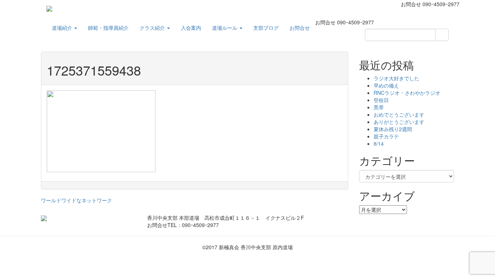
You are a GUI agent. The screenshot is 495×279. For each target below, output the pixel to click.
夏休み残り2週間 (393, 129)
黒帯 (379, 107)
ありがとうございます (399, 121)
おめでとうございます (399, 114)
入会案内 (191, 27)
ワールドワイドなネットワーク (76, 200)
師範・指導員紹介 (108, 27)
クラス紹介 (153, 27)
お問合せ (300, 27)
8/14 (379, 143)
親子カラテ (386, 136)
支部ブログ (266, 27)
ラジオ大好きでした (396, 78)
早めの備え (386, 85)
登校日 (381, 100)
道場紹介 (63, 27)
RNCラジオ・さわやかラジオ (407, 92)
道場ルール (225, 27)
